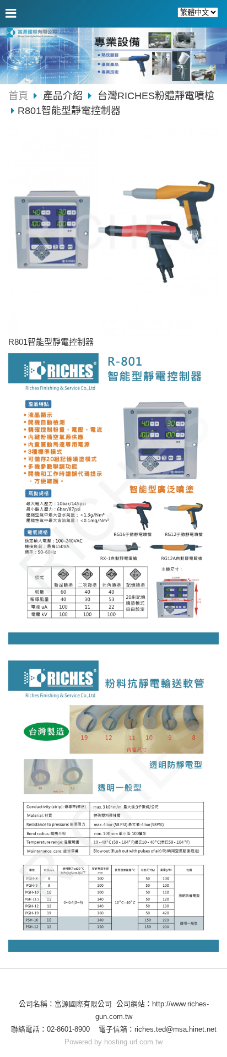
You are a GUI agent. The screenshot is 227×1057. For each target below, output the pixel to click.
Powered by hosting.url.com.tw (113, 1042)
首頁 (18, 95)
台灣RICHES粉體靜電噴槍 (156, 95)
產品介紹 (64, 95)
